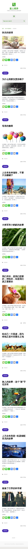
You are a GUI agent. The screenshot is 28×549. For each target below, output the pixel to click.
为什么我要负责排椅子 (13, 79)
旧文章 (13, 537)
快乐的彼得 (7, 32)
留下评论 (24, 68)
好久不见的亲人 (8, 28)
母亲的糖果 (7, 126)
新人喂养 (14, 8)
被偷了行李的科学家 (12, 488)
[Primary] (14, 16)
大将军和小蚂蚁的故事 (13, 225)
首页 (3, 28)
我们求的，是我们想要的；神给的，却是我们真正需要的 (13, 279)
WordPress (22, 544)
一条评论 (24, 323)
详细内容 (5, 73)
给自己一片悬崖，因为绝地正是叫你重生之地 (13, 335)
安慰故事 (5, 65)
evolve (5, 544)
